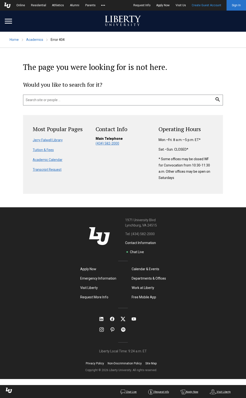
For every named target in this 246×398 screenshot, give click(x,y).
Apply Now (163, 5)
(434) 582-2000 (107, 143)
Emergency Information (98, 278)
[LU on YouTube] (136, 319)
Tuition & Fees (43, 150)
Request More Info (94, 297)
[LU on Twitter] (125, 319)
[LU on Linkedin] (104, 319)
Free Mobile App (144, 297)
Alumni (74, 5)
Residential (38, 5)
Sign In (236, 5)
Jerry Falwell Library (48, 140)
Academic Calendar (47, 160)
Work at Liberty (143, 288)
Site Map (151, 363)
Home (14, 40)
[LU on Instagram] (104, 329)
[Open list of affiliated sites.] (103, 5)
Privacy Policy (95, 363)
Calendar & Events (145, 269)
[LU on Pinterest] (114, 329)
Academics (34, 40)
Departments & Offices (149, 278)
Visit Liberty (89, 288)
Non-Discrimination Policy (125, 363)
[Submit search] (217, 99)
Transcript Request (47, 169)
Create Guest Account (206, 5)
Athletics (58, 5)
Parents (90, 5)
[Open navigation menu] (8, 21)
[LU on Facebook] (115, 319)
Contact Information (140, 243)
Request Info (141, 5)
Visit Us (181, 5)
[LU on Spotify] (125, 329)
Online (20, 5)
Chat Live (137, 252)
